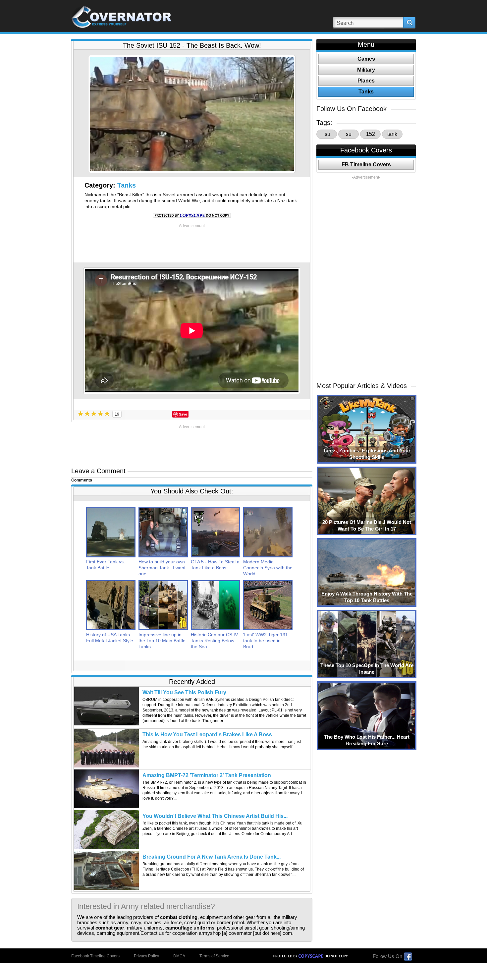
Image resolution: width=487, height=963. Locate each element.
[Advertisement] (191, 243)
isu (326, 134)
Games (366, 59)
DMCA (179, 956)
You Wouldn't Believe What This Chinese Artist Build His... (215, 816)
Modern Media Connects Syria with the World (268, 567)
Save (183, 414)
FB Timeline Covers (366, 164)
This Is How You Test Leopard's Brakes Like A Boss (207, 734)
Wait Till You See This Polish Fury (184, 692)
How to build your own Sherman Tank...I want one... (162, 567)
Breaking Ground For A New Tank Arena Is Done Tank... (211, 857)
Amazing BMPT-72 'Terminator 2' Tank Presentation (206, 775)
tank (392, 134)
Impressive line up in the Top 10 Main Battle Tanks (162, 640)
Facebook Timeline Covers (95, 956)
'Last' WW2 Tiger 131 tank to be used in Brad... (265, 640)
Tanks (126, 185)
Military (366, 70)
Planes (366, 81)
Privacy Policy (146, 956)
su (349, 134)
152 (370, 134)
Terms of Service (214, 956)
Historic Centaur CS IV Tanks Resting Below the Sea (214, 640)
